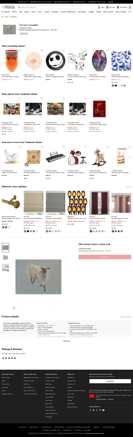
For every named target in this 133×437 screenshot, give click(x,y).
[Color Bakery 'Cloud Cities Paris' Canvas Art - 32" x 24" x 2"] (33, 109)
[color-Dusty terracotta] (119, 231)
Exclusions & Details (101, 399)
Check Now (110, 399)
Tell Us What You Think (51, 413)
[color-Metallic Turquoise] (124, 85)
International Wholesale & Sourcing (76, 390)
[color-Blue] (50, 231)
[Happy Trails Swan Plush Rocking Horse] (12, 157)
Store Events (49, 403)
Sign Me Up (110, 381)
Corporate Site (71, 384)
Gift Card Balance (28, 387)
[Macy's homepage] (2, 16)
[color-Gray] (47, 231)
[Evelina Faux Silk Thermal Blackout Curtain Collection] (99, 203)
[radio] (112, 85)
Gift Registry (49, 416)
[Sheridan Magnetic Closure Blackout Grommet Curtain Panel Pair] (121, 203)
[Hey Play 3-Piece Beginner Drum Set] (77, 157)
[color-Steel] (25, 231)
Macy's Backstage (50, 387)
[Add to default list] (20, 50)
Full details (23, 33)
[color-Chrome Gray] (97, 231)
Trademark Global (25, 28)
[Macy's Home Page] (8, 7)
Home (6, 16)
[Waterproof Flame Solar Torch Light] (77, 203)
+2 (61, 231)
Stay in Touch (49, 400)
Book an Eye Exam (50, 410)
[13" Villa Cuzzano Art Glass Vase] (99, 61)
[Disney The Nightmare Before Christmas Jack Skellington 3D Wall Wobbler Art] (55, 61)
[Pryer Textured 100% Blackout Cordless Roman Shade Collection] (33, 203)
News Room (70, 397)
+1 (126, 85)
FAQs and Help (6, 377)
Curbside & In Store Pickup (52, 377)
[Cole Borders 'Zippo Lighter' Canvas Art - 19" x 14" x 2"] (99, 109)
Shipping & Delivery (7, 394)
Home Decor (13, 16)
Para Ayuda (5, 387)
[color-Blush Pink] (94, 231)
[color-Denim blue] (116, 231)
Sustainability (70, 403)
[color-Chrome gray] (100, 231)
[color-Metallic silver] (122, 85)
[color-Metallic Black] (116, 85)
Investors (69, 387)
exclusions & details (87, 327)
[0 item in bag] (130, 7)
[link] (12, 77)
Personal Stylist (49, 397)
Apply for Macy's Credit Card (31, 377)
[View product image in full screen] (14, 308)
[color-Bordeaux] (91, 231)
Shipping (89, 336)
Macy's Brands (49, 390)
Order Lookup (5, 384)
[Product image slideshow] (38, 277)
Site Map (69, 400)
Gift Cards (26, 384)
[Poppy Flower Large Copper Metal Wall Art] (33, 61)
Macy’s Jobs (70, 394)
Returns (72, 338)
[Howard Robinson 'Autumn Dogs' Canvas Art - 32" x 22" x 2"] (12, 109)
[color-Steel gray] (34, 231)
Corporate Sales (71, 380)
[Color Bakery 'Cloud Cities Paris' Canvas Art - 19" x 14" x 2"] (77, 109)
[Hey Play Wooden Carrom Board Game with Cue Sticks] (33, 157)
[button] (33, 277)
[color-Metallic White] (119, 85)
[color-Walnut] (6, 227)
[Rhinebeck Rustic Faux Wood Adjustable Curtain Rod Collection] (12, 203)
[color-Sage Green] (56, 231)
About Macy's (70, 377)
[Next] (129, 61)
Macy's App (48, 384)
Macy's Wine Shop (50, 394)
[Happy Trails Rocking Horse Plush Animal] (99, 157)
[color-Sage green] (31, 231)
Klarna (3, 380)
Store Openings (50, 407)
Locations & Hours (50, 380)
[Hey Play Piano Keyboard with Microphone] (55, 157)
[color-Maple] (3, 227)
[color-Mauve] (122, 231)
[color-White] (9, 227)
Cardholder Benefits (29, 380)
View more (66, 341)
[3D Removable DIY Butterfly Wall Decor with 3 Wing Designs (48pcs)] (121, 61)
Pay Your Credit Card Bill (30, 394)
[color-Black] (28, 231)
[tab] (5, 247)
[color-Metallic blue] (113, 85)
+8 (105, 231)
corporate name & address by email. (94, 433)
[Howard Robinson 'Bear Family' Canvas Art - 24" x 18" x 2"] (55, 109)
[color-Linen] (53, 231)
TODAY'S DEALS (23, 2)
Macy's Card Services (29, 390)
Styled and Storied (72, 407)
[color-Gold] (102, 231)
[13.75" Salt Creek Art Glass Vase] (12, 61)
